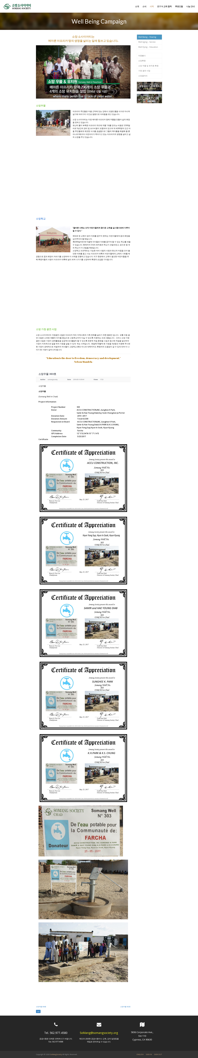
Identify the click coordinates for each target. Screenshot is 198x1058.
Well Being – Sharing (147, 37)
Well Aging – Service (146, 42)
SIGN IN (149, 1054)
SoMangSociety (56, 1054)
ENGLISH (140, 1054)
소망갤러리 (142, 75)
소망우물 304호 (41, 1007)
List (38, 1011)
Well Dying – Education (148, 47)
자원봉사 (142, 55)
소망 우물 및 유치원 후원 (148, 65)
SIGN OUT (158, 1054)
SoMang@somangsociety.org (99, 1033)
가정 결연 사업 (144, 70)
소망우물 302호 (125, 1007)
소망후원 (142, 60)
